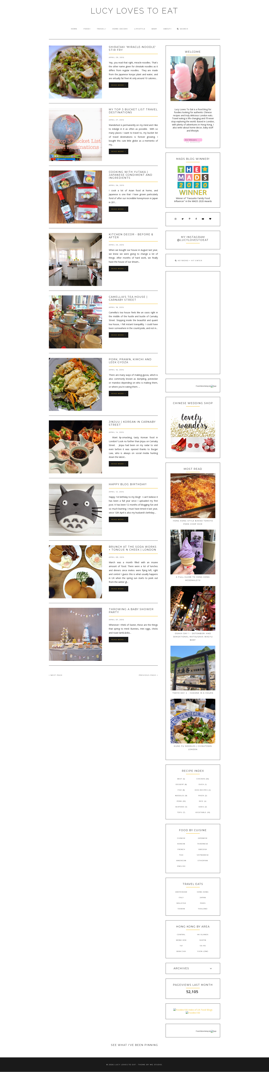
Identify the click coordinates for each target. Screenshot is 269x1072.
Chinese (181, 838)
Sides (201, 807)
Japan (203, 898)
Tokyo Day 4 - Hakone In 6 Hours (192, 693)
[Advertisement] (192, 322)
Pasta (201, 796)
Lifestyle (139, 29)
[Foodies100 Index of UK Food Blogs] (192, 1009)
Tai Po (203, 946)
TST (181, 946)
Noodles (179, 796)
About (166, 29)
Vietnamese (203, 855)
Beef (179, 779)
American (181, 861)
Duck (201, 784)
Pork (179, 801)
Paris (202, 903)
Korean (181, 844)
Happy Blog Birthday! (128, 484)
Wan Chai (181, 951)
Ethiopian (203, 861)
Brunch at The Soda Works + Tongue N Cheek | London (133, 548)
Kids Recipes (201, 790)
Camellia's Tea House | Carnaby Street (128, 298)
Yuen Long (202, 951)
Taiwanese (202, 844)
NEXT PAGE (56, 675)
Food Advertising (202, 386)
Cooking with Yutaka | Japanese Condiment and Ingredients (130, 174)
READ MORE (118, 85)
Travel (101, 29)
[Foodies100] (193, 1012)
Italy (181, 898)
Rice (201, 801)
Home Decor (119, 29)
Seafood (179, 807)
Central (181, 935)
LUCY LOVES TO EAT (134, 10)
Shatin (202, 940)
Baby (154, 29)
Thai (181, 855)
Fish (180, 790)
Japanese (203, 838)
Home (74, 29)
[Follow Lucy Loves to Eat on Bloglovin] (193, 141)
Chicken (200, 779)
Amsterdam (181, 892)
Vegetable (200, 812)
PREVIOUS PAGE (148, 675)
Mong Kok (181, 940)
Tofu (179, 812)
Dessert (180, 784)
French (181, 849)
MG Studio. (156, 1065)
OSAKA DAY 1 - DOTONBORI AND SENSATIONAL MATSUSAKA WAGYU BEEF (193, 636)
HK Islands (202, 935)
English (181, 866)
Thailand (202, 909)
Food (87, 29)
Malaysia (181, 903)
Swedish (202, 849)
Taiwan (181, 909)
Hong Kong (203, 892)
